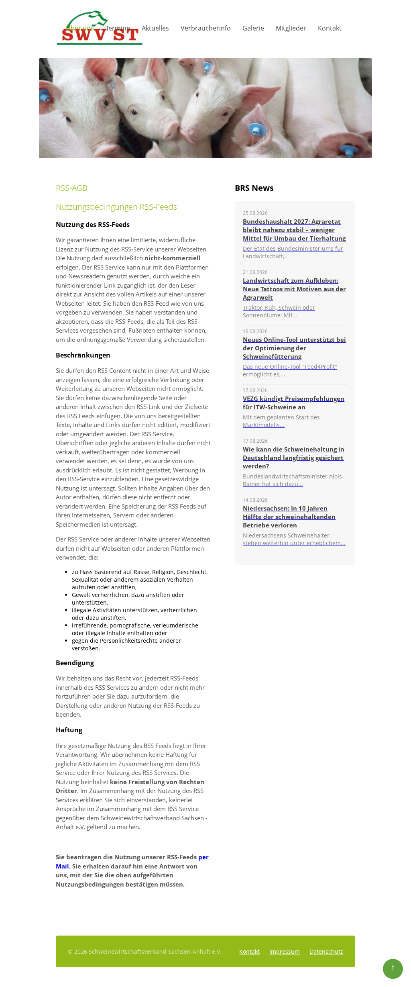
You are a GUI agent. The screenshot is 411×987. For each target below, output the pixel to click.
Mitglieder (291, 28)
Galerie (253, 28)
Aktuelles (155, 28)
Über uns (80, 28)
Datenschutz (326, 951)
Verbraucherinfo (206, 28)
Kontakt (330, 28)
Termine (118, 28)
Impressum (284, 951)
